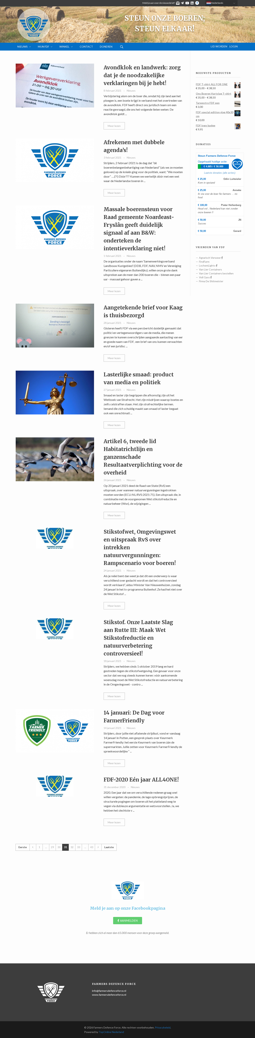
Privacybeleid (162, 1027)
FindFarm (204, 261)
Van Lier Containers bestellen (216, 273)
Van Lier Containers (210, 269)
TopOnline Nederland (111, 1032)
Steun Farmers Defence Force (217, 155)
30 (58, 847)
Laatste (109, 847)
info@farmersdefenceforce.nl (109, 990)
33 (78, 847)
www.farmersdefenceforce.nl (109, 994)
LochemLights (207, 265)
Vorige (32, 847)
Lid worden (219, 46)
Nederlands (217, 2)
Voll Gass (204, 277)
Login (233, 46)
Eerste (22, 847)
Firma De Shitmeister (211, 281)
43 (91, 847)
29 (52, 847)
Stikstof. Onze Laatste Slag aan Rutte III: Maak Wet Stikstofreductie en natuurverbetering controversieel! (138, 638)
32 (72, 847)
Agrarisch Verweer (210, 257)
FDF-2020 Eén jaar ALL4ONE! (141, 779)
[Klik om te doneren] (237, 164)
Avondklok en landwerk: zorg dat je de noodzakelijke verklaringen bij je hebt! (142, 75)
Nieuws (131, 90)
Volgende (98, 847)
